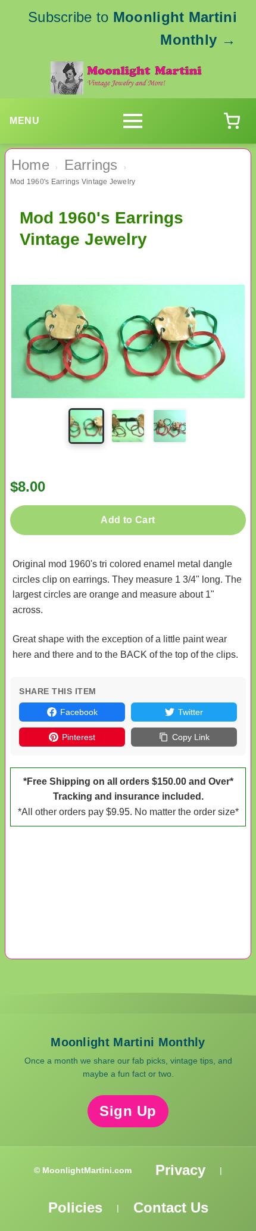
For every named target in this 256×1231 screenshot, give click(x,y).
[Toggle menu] (133, 121)
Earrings (91, 165)
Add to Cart (128, 520)
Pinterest (78, 737)
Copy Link (191, 737)
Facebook (79, 712)
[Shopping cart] (231, 120)
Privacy (180, 1170)
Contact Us (170, 1207)
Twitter (190, 712)
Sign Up (128, 1111)
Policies (75, 1207)
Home (30, 165)
